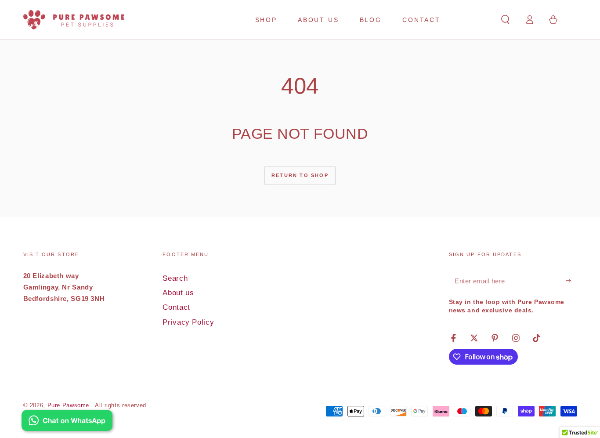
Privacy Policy (188, 322)
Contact (176, 307)
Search (175, 278)
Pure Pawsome (69, 405)
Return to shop (300, 175)
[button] (505, 20)
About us (178, 293)
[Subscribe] (571, 281)
